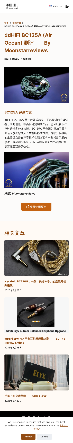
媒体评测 (27, 59)
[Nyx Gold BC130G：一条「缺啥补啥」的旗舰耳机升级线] (36, 258)
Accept (28, 436)
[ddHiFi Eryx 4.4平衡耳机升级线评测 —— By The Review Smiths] (36, 315)
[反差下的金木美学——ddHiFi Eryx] (36, 372)
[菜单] (67, 6)
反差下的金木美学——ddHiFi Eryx (25, 396)
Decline (44, 436)
